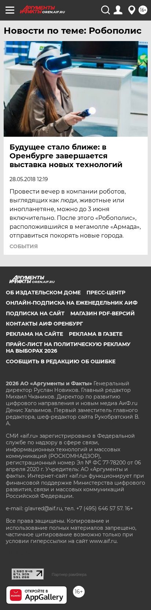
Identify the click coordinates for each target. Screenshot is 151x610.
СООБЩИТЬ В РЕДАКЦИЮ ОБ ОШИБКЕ (60, 361)
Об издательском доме (43, 292)
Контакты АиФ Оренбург (44, 323)
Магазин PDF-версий (102, 313)
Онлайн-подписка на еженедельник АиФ (71, 303)
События (24, 246)
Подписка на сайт (35, 313)
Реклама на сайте (34, 334)
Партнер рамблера (69, 574)
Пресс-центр (105, 292)
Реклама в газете (95, 334)
